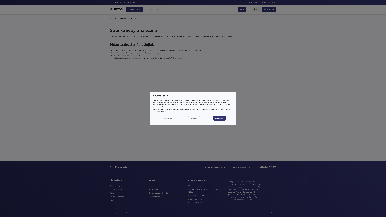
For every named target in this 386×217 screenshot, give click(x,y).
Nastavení (194, 118)
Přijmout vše (219, 118)
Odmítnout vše (168, 118)
